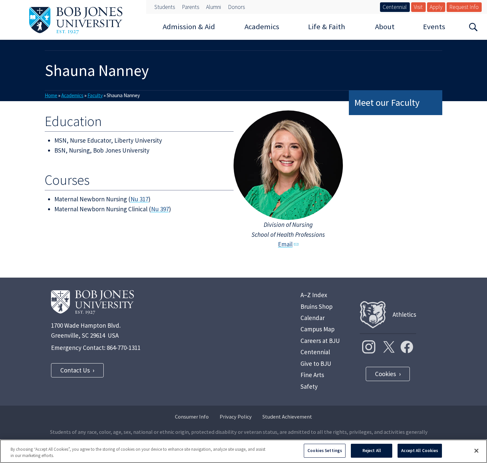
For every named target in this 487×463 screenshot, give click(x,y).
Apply (436, 7)
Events (434, 26)
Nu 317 (139, 199)
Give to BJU (315, 363)
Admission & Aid (189, 26)
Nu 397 (160, 209)
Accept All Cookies (419, 450)
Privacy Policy (236, 416)
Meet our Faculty (386, 102)
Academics (261, 26)
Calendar (312, 318)
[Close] (476, 450)
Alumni (213, 7)
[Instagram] (368, 347)
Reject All (371, 450)
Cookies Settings (324, 450)
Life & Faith (326, 26)
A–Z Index (313, 295)
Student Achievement (287, 416)
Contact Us (75, 370)
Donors (236, 7)
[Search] (473, 26)
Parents (190, 7)
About (385, 26)
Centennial (395, 7)
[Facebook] (406, 347)
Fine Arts (312, 375)
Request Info (464, 7)
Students (164, 7)
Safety (309, 386)
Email (285, 244)
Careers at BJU (320, 341)
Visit (418, 7)
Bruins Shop (316, 306)
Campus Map (317, 329)
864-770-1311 (123, 348)
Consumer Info (192, 416)
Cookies (385, 374)
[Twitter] (388, 347)
